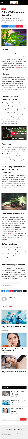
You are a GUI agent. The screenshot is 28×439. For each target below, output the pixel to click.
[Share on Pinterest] (19, 26)
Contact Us (9, 429)
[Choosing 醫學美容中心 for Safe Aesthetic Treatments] (14, 362)
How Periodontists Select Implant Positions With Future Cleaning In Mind (18, 393)
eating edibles (5, 283)
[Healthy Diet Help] (14, 2)
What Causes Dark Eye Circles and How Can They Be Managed (18, 410)
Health (4, 8)
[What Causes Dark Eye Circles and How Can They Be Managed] (14, 340)
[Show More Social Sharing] (25, 26)
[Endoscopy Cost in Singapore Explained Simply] (14, 317)
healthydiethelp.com (6, 434)
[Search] (26, 2)
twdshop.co (17, 67)
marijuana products (6, 285)
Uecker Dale (8, 18)
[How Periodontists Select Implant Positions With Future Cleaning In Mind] (6, 393)
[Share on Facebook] (5, 26)
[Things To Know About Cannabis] (14, 37)
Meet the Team (18, 429)
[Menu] (2, 2)
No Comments (20, 20)
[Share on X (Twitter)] (12, 26)
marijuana (11, 233)
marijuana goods (15, 283)
